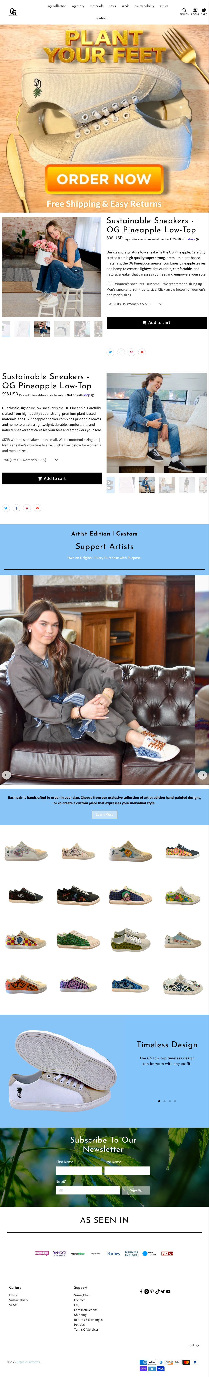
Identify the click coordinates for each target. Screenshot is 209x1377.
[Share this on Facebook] (121, 352)
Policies (79, 1324)
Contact (101, 18)
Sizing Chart (82, 1295)
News (112, 6)
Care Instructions (86, 1310)
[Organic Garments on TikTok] (157, 1292)
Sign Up (136, 1190)
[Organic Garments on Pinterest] (152, 1292)
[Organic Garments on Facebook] (141, 1292)
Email (61, 1181)
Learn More (104, 814)
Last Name (112, 1161)
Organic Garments (28, 1362)
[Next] (202, 775)
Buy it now (156, 336)
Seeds (125, 6)
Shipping (80, 1315)
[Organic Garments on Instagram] (147, 1292)
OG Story (78, 6)
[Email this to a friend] (142, 352)
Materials (96, 6)
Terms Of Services (86, 1329)
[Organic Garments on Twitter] (163, 1292)
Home (38, 6)
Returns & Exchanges (88, 1320)
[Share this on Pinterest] (131, 352)
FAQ (77, 1305)
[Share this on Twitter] (110, 352)
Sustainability (144, 6)
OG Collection (57, 6)
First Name (64, 1161)
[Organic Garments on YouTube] (168, 1292)
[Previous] (6, 775)
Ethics (164, 6)
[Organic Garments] (13, 12)
